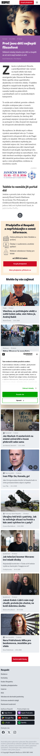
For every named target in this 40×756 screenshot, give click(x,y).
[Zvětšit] (20, 20)
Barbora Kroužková (9, 610)
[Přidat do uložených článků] (35, 302)
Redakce (4, 674)
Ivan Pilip (5, 486)
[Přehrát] (31, 302)
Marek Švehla (7, 320)
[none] (35, 31)
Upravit (18, 400)
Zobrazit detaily (28, 388)
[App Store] (8, 713)
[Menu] (36, 2)
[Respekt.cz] (6, 2)
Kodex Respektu (7, 682)
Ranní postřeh (9, 473)
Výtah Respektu (16, 514)
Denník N (13, 445)
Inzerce (3, 689)
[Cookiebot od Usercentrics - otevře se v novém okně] (24, 354)
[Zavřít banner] (37, 354)
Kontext (4, 39)
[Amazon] (8, 723)
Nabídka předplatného (9, 685)
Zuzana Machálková (9, 526)
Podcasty (8, 514)
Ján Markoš (6, 445)
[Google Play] (8, 718)
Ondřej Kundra (7, 569)
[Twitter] (9, 734)
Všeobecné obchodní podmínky (12, 697)
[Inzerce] (20, 174)
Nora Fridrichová (8, 650)
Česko (5, 308)
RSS (2, 693)
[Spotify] (26, 723)
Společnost (6, 554)
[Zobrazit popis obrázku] (30, 31)
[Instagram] (14, 734)
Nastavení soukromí (8, 704)
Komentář (8, 433)
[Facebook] (3, 734)
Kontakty (4, 678)
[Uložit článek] (25, 31)
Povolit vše (20, 394)
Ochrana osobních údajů (10, 700)
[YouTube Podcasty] (26, 718)
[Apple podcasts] (26, 713)
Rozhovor (6, 348)
